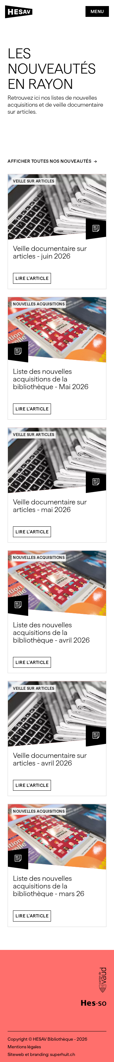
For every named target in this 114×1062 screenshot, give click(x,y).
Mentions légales (24, 1046)
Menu (97, 11)
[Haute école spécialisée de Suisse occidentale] (93, 1002)
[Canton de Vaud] (102, 981)
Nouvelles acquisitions (39, 304)
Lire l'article (32, 278)
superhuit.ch (62, 1054)
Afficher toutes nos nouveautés (49, 161)
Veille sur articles (33, 181)
